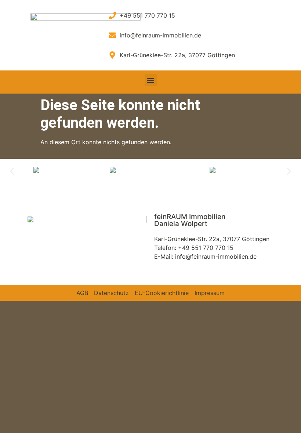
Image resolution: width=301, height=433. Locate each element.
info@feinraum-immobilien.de (216, 256)
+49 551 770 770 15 (205, 247)
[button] (151, 80)
